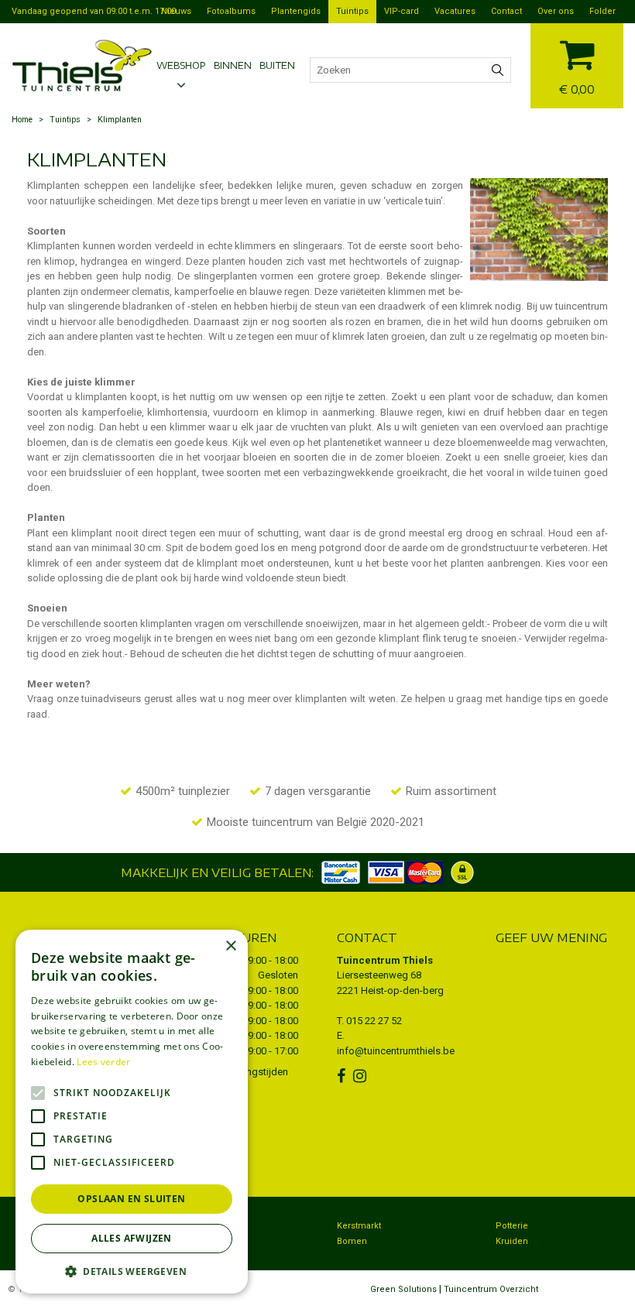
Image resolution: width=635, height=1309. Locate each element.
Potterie (512, 1226)
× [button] (230, 946)
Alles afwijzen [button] (131, 1238)
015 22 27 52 (374, 1020)
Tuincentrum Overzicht (491, 1289)
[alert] (131, 1112)
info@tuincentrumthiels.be (396, 1051)
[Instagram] (361, 1076)
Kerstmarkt (359, 1226)
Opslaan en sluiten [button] (131, 1198)
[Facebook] (343, 1076)
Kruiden (512, 1241)
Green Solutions (403, 1289)
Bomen (352, 1241)
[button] (131, 1270)
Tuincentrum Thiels (385, 960)
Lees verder (103, 1061)
